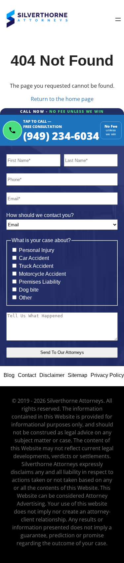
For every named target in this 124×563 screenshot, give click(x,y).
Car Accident (34, 258)
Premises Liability (40, 282)
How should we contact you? (40, 215)
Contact (27, 375)
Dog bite (29, 290)
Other (25, 297)
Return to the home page (62, 99)
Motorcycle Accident (42, 274)
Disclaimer (51, 375)
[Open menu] (118, 20)
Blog (9, 375)
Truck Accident (36, 266)
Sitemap (77, 375)
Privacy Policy (107, 375)
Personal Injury (36, 250)
